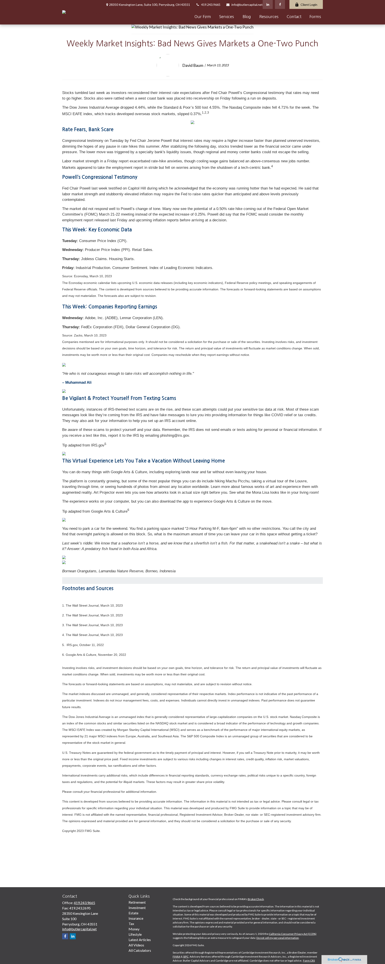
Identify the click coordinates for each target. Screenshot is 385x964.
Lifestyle (135, 934)
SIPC (185, 956)
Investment (137, 907)
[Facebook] (280, 4)
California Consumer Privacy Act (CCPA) (292, 933)
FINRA (176, 956)
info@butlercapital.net (247, 4)
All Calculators (140, 950)
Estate (133, 913)
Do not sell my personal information (277, 938)
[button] (203, 16)
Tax (131, 923)
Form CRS (309, 960)
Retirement (137, 902)
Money (134, 929)
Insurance (136, 918)
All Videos (136, 945)
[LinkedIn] (268, 4)
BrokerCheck (256, 899)
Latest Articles (140, 940)
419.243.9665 (210, 4)
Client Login (309, 4)
